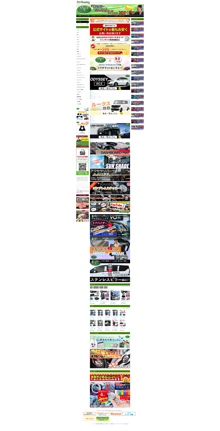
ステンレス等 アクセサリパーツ (81, 65)
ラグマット (78, 62)
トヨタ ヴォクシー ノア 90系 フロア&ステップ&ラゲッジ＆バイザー (115, 317)
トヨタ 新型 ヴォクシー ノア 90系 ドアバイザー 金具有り (122, 317)
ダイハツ (78, 37)
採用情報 (101, 423)
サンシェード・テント (80, 75)
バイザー (101, 287)
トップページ (94, 423)
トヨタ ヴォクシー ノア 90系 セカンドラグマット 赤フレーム (122, 328)
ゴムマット (78, 82)
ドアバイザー (79, 56)
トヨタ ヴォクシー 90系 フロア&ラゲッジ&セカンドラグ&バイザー (100, 328)
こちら (86, 191)
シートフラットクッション (81, 77)
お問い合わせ (121, 15)
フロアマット (96, 287)
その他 (106, 287)
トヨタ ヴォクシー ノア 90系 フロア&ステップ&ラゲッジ (100, 317)
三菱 (77, 49)
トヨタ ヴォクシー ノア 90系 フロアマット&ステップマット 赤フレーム (115, 328)
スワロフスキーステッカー (81, 87)
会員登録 (116, 15)
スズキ (78, 39)
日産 (77, 34)
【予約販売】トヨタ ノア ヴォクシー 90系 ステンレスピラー (107, 328)
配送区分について (113, 423)
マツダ (78, 44)
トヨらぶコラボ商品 (80, 89)
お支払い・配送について (106, 423)
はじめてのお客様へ (86, 15)
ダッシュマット (79, 72)
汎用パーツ (78, 94)
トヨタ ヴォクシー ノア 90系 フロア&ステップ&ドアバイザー (108, 317)
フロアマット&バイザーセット (81, 59)
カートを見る (105, 15)
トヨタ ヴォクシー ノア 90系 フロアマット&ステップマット (93, 317)
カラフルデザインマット (80, 84)
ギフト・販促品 (79, 99)
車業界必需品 (79, 96)
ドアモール (78, 70)
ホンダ (78, 32)
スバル (78, 46)
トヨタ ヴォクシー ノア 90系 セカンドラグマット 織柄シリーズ (93, 328)
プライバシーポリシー (120, 423)
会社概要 (79, 15)
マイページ (111, 15)
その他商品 (78, 101)
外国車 (78, 51)
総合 (91, 287)
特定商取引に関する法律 (96, 15)
